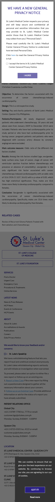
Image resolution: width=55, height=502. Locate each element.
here (13, 55)
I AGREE (27, 75)
